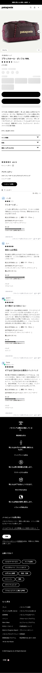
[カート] (35, 7)
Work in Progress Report (10, 630)
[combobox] (36, 193)
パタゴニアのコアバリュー (10, 634)
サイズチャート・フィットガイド (15, 567)
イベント (5, 618)
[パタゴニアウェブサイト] (7, 7)
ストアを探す (29, 562)
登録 (6, 536)
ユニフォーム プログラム (27, 622)
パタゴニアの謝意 (25, 607)
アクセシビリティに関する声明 (15, 591)
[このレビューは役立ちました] (34, 239)
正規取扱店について (26, 626)
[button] (21, 31)
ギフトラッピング (10, 585)
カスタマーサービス (11, 562)
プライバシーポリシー (9, 541)
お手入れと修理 (10, 573)
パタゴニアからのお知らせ (28, 611)
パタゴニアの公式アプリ (27, 615)
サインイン (8, 579)
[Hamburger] (38, 7)
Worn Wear (6, 622)
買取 (19, 579)
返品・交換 (24, 573)
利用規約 (20, 541)
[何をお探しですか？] (31, 7)
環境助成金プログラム (9, 638)
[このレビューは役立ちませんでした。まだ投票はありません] (38, 239)
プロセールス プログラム (27, 618)
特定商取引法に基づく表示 (28, 638)
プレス (4, 607)
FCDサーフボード (7, 626)
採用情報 (5, 615)
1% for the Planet (8, 642)
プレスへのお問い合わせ (9, 611)
